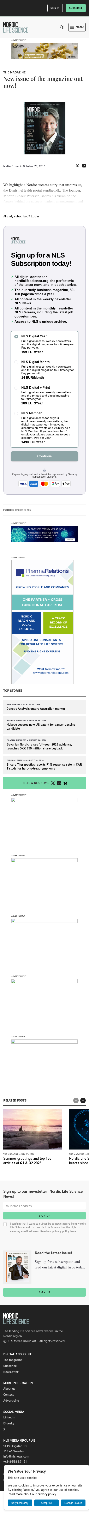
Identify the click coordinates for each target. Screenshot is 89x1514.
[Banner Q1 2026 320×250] (44, 861)
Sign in (55, 8)
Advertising (11, 1400)
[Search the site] (62, 27)
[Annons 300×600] (42, 683)
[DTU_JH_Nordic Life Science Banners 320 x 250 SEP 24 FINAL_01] (44, 1042)
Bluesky (8, 1423)
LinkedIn (9, 1417)
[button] (83, 1100)
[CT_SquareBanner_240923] (44, 982)
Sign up (44, 1216)
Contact (8, 1394)
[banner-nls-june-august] (44, 541)
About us (9, 1388)
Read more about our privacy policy (32, 1494)
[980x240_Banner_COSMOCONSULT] (44, 58)
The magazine (12, 1360)
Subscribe (76, 8)
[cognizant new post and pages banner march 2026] (44, 801)
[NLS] (15, 27)
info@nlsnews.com (16, 1456)
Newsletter (10, 1372)
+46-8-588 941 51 (15, 1461)
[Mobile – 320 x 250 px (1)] (44, 921)
